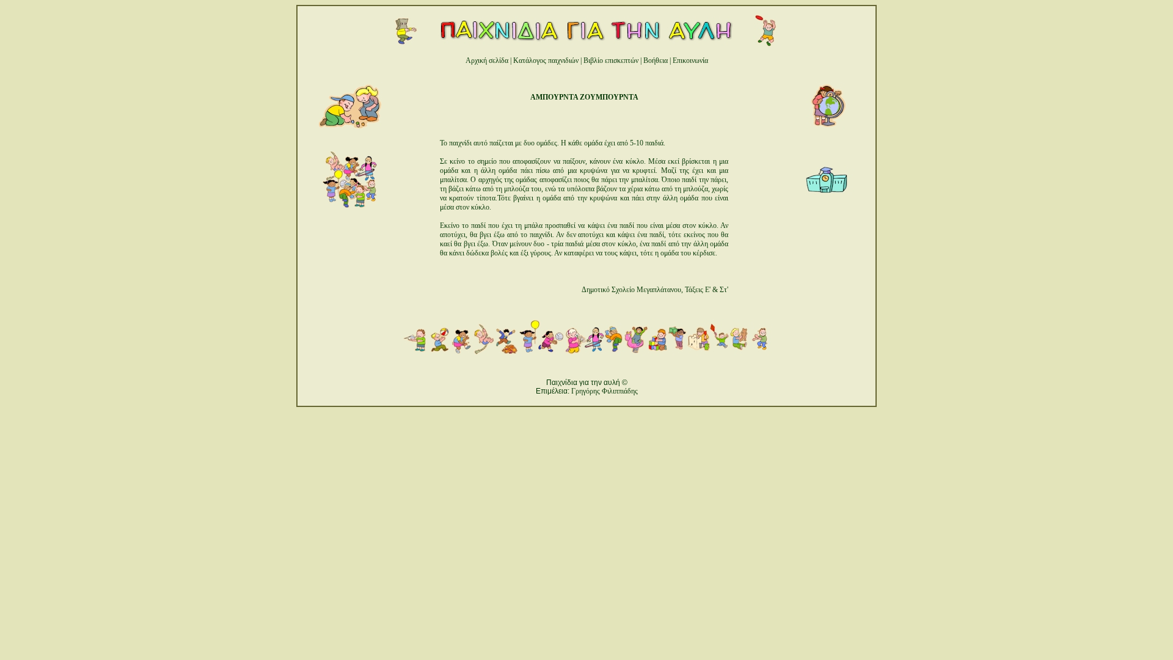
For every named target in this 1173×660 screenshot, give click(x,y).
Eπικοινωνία (690, 60)
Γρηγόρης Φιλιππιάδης (604, 391)
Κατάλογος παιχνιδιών (546, 60)
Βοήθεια (655, 60)
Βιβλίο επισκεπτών (610, 60)
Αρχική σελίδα (487, 60)
